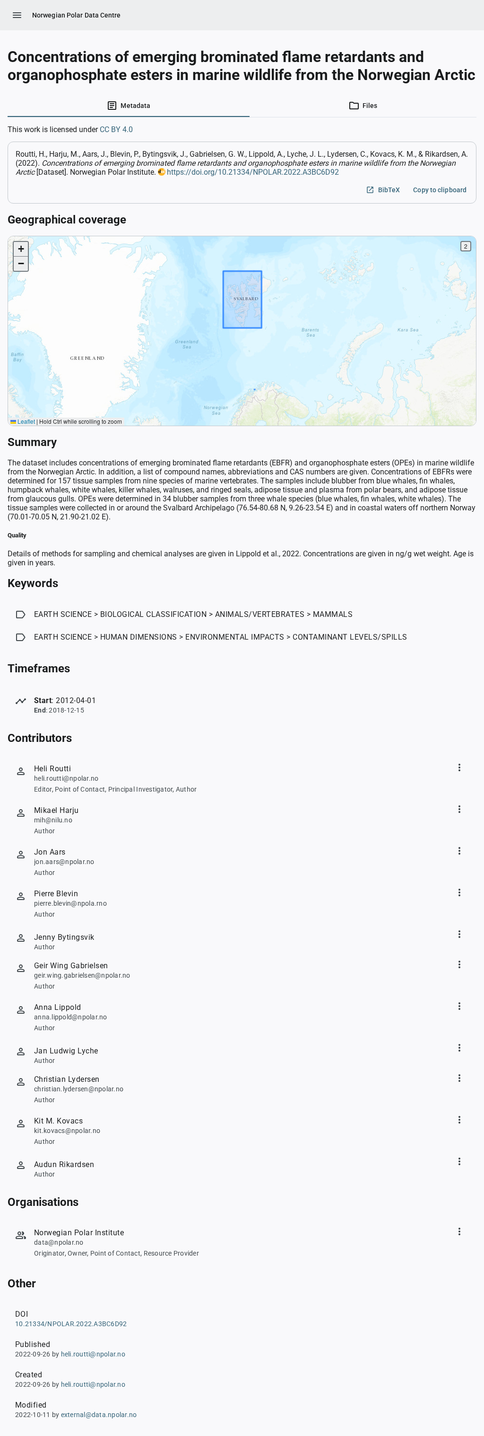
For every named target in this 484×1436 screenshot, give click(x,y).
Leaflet (25, 421)
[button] (21, 249)
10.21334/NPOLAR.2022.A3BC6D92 (71, 1324)
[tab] (129, 105)
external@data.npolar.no (99, 1414)
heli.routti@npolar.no (93, 1354)
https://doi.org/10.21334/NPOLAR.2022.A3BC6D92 (253, 172)
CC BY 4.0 (116, 129)
